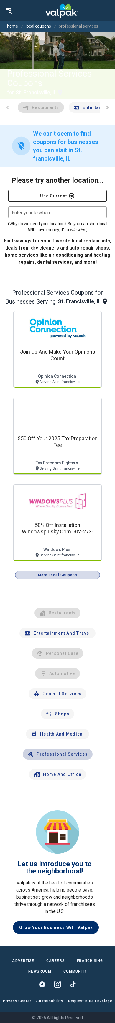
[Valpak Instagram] (57, 984)
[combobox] (57, 212)
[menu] (9, 10)
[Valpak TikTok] (73, 984)
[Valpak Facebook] (42, 984)
